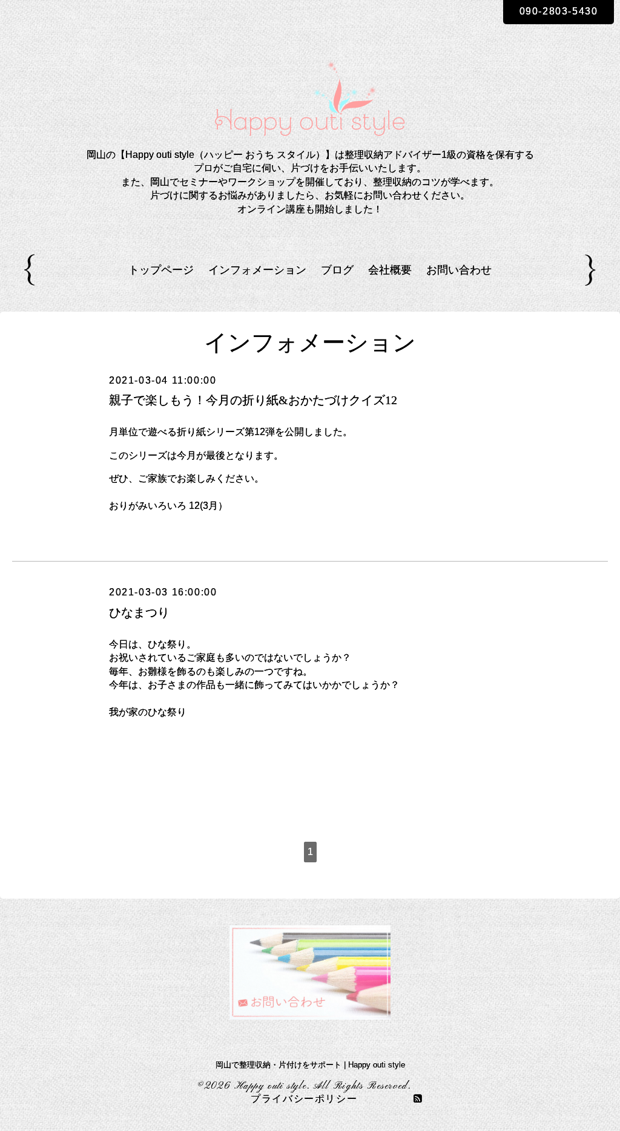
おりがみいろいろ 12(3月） (168, 505)
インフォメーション (257, 270)
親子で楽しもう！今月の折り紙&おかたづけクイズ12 (253, 400)
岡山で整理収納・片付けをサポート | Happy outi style (310, 1064)
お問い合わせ (459, 270)
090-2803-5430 (558, 11)
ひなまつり (139, 612)
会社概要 (390, 270)
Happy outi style (271, 1086)
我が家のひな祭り (147, 712)
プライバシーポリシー (304, 1099)
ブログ (337, 270)
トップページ (161, 270)
